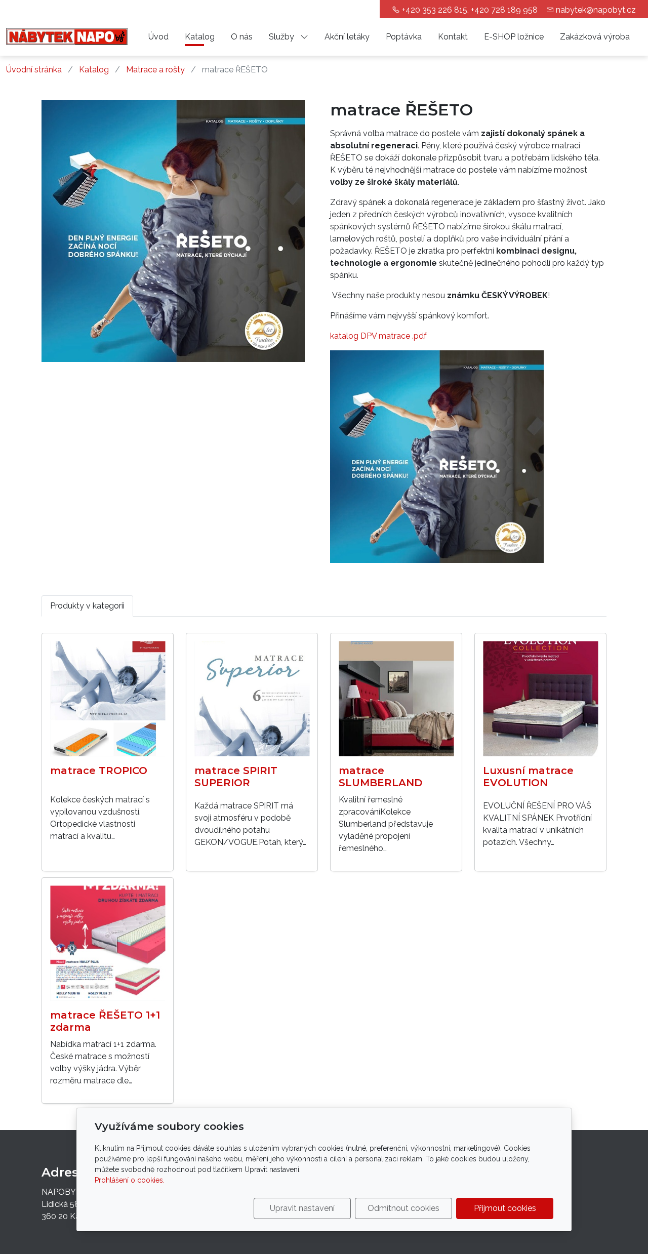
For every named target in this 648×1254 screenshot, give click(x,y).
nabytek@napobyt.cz (596, 10)
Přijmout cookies (505, 1208)
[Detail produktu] (107, 698)
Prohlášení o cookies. (130, 1180)
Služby (282, 37)
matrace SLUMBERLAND (380, 776)
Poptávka (404, 37)
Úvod (158, 37)
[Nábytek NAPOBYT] (67, 36)
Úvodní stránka (34, 69)
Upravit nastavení (302, 1208)
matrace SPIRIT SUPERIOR (235, 776)
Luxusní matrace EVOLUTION (528, 776)
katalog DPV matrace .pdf (378, 336)
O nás (242, 37)
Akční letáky (347, 37)
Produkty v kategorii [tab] (87, 606)
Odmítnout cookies (403, 1208)
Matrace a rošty (155, 69)
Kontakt (453, 37)
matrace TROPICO (98, 770)
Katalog (200, 37)
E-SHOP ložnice (514, 37)
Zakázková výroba (595, 37)
